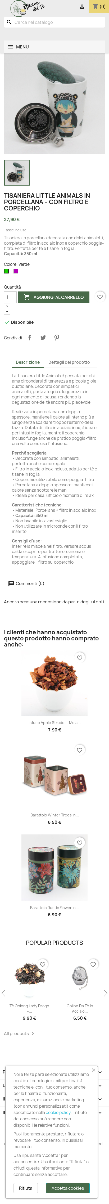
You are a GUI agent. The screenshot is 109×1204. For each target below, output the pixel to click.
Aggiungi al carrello (54, 297)
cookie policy (58, 1112)
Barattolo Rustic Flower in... (54, 907)
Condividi (29, 337)
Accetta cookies (68, 1188)
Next (105, 993)
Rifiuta (25, 1188)
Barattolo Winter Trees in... (54, 814)
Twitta (43, 337)
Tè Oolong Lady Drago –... (29, 1008)
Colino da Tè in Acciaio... (80, 1008)
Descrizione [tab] (28, 362)
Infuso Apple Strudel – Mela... (55, 722)
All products (20, 1034)
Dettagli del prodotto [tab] (69, 362)
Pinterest (56, 337)
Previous (4, 993)
